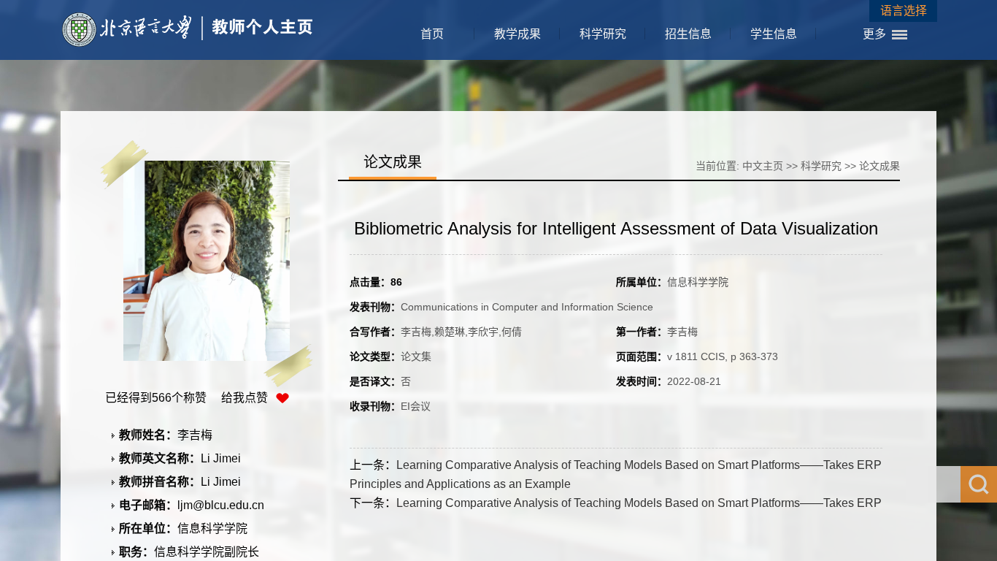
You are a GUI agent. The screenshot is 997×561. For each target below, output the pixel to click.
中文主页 (762, 166)
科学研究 (603, 34)
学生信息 (773, 34)
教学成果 (517, 34)
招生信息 (688, 34)
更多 (874, 34)
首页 (432, 34)
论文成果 (879, 166)
